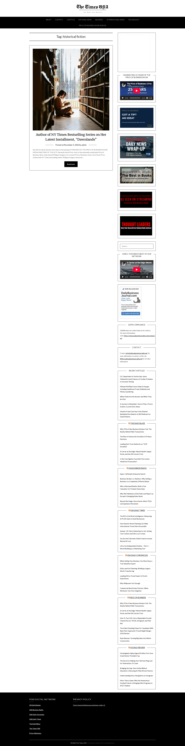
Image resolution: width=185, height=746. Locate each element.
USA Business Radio (137, 468)
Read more (71, 164)
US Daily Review (137, 647)
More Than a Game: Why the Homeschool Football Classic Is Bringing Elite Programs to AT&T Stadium (136, 683)
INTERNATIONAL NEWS (116, 20)
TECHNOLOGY (133, 20)
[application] (136, 90)
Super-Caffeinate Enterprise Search (132, 474)
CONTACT (59, 20)
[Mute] (147, 98)
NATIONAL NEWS (85, 20)
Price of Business (137, 597)
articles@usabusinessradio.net (136, 353)
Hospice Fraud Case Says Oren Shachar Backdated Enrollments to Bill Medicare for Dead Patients (135, 414)
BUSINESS (99, 20)
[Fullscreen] (151, 98)
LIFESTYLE (71, 20)
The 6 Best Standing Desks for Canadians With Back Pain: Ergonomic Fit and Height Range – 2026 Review (136, 630)
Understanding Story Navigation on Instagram (136, 676)
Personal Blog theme (107, 743)
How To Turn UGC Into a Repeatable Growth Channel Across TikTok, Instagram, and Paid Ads (135, 620)
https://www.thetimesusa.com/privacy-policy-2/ (89, 705)
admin (84, 145)
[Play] (123, 98)
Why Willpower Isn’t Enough (130, 583)
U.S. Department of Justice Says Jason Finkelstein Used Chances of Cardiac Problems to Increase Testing (136, 379)
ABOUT (48, 20)
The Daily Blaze (137, 423)
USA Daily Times (137, 510)
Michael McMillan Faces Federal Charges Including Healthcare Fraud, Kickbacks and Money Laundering (135, 389)
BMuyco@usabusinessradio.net (131, 359)
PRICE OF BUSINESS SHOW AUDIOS (92, 25)
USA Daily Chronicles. (137, 555)
